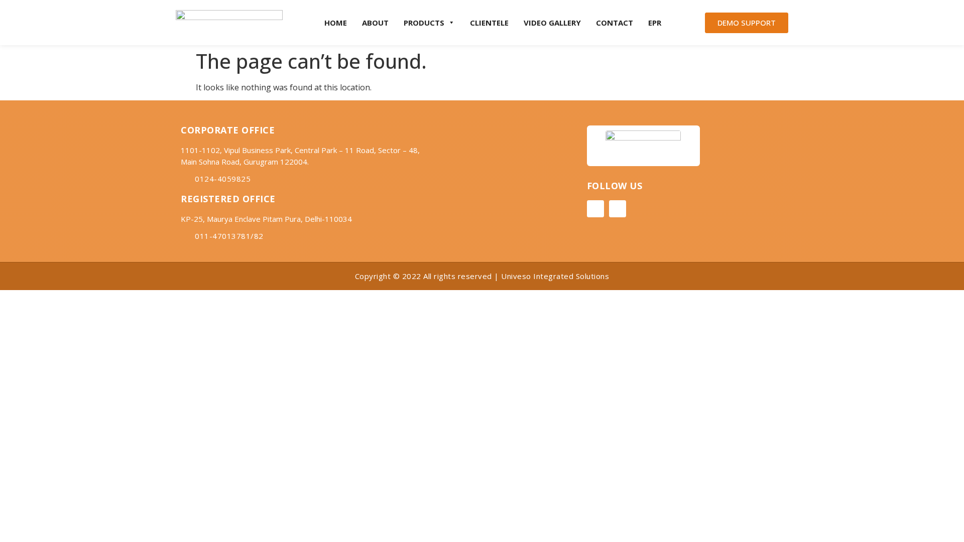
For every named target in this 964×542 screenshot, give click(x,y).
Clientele (489, 23)
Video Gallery (552, 23)
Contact (614, 23)
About (375, 23)
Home (335, 23)
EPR (654, 23)
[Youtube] (617, 208)
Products (424, 23)
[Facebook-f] (595, 208)
